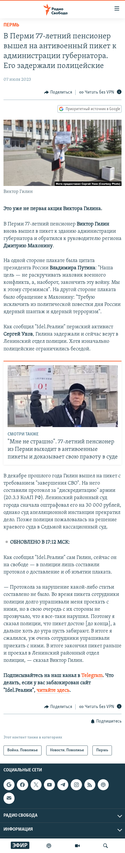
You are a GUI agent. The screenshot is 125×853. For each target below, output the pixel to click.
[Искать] (105, 845)
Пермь (11, 25)
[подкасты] (49, 845)
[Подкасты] (103, 784)
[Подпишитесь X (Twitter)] (36, 784)
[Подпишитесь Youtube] (49, 784)
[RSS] (89, 784)
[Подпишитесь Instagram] (76, 784)
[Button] (58, 92)
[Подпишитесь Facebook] (22, 784)
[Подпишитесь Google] (9, 784)
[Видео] (77, 845)
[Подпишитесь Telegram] (62, 784)
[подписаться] (9, 798)
